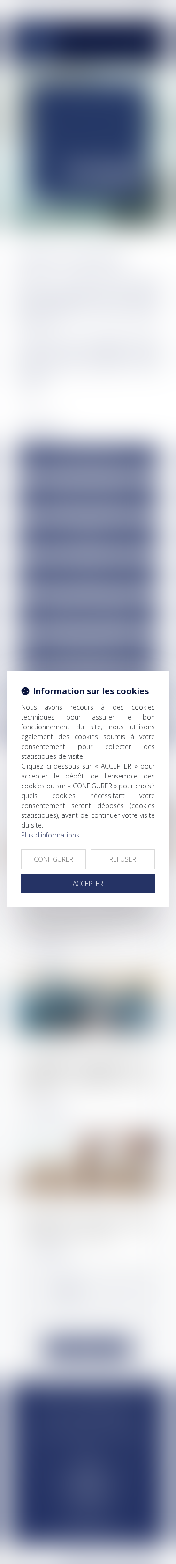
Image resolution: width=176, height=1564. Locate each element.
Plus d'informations (50, 834)
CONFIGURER (53, 859)
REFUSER (122, 859)
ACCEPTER (88, 883)
